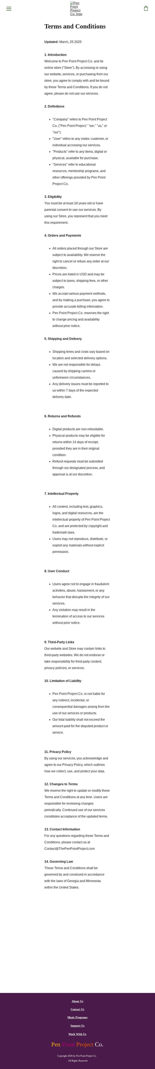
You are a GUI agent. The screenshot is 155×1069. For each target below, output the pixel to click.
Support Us (77, 1025)
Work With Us (77, 1034)
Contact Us (77, 1009)
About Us (77, 1001)
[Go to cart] (146, 9)
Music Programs (77, 1017)
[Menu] (8, 8)
